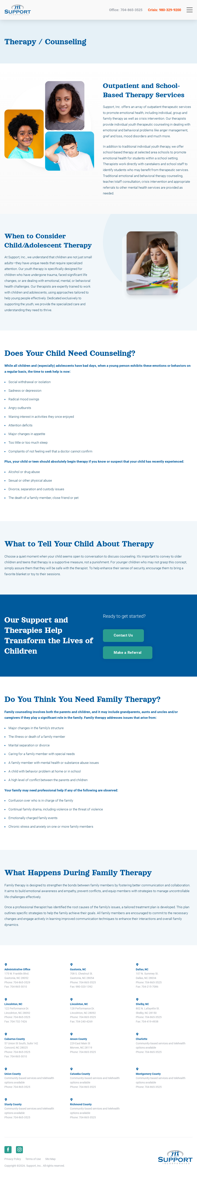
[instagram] (19, 1149)
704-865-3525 (131, 10)
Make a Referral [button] (128, 653)
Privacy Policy (12, 1159)
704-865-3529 (21, 982)
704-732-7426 (18, 1021)
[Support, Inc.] (17, 9)
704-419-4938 (149, 1021)
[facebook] (8, 1149)
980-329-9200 (170, 10)
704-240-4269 (84, 1021)
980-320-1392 (84, 986)
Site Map (50, 1159)
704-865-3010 (18, 986)
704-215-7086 (149, 986)
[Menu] (190, 9)
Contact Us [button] (123, 635)
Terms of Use (33, 1159)
